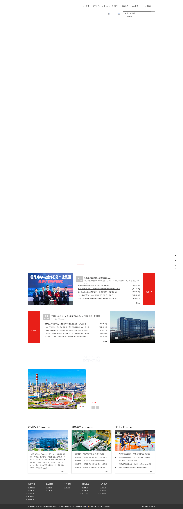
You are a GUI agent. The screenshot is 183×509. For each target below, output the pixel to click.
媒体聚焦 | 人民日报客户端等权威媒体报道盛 (90, 461)
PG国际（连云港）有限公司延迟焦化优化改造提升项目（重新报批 (76, 316)
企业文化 (105, 6)
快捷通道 (148, 6)
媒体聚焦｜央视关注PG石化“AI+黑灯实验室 (89, 454)
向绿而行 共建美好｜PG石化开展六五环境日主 (134, 454)
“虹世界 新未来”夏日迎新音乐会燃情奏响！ (133, 467)
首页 (87, 6)
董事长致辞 (82, 16)
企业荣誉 (81, 20)
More (138, 303)
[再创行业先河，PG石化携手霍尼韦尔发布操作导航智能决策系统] (50, 289)
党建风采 (85, 491)
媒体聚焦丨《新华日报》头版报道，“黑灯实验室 (91, 457)
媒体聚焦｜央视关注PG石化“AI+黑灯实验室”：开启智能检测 (97, 292)
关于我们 (95, 6)
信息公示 (101, 16)
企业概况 (31, 491)
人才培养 (120, 16)
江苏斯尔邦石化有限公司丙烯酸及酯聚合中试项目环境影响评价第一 (67, 330)
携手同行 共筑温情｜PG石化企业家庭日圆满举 (134, 457)
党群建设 (125, 6)
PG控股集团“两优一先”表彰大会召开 (97, 278)
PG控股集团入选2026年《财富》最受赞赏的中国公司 (95, 295)
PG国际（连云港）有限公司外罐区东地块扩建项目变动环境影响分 (66, 337)
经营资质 (81, 24)
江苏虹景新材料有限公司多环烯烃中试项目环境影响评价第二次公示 (67, 327)
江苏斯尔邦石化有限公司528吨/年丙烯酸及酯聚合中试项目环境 (65, 324)
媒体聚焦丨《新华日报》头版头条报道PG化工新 (91, 464)
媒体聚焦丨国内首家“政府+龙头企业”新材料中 (90, 467)
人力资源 (134, 6)
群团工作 (110, 20)
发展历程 (31, 496)
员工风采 (49, 491)
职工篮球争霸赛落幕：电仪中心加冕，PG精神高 (135, 464)
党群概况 (110, 16)
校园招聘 (120, 20)
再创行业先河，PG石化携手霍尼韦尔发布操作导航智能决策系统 (99, 289)
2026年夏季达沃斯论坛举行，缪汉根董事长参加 (93, 285)
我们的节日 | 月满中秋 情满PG (129, 461)
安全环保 (115, 6)
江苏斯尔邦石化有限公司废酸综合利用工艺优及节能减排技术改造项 (67, 333)
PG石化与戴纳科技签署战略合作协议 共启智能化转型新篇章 (97, 298)
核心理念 (91, 16)
